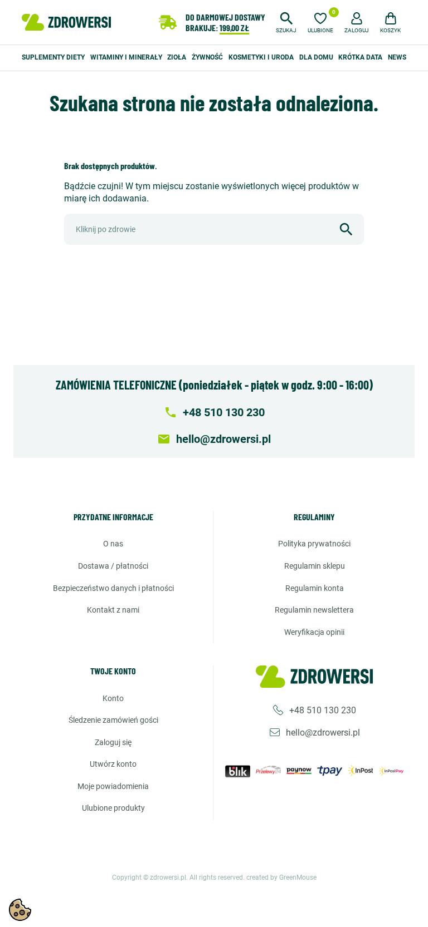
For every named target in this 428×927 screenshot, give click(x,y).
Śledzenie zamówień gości (113, 720)
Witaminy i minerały (126, 57)
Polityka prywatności (314, 543)
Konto (113, 698)
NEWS (397, 57)
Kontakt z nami (113, 609)
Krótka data (360, 57)
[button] (286, 21)
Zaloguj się (113, 742)
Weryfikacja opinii (314, 632)
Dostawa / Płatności (113, 565)
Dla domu (316, 57)
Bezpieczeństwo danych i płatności (113, 588)
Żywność (207, 57)
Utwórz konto (113, 764)
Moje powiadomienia (113, 786)
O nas (113, 543)
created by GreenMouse (281, 877)
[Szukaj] (346, 229)
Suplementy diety (53, 57)
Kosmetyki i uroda (261, 57)
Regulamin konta (314, 588)
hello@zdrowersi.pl (323, 732)
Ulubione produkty (113, 807)
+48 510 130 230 (322, 710)
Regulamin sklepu (314, 565)
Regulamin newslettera (314, 609)
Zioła (176, 57)
